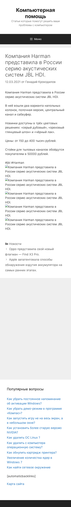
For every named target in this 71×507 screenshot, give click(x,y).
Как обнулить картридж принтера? (32, 452)
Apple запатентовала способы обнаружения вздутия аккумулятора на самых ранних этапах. (33, 265)
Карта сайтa (15, 484)
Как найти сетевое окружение (28, 467)
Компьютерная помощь (35, 13)
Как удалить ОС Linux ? (23, 437)
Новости (15, 244)
